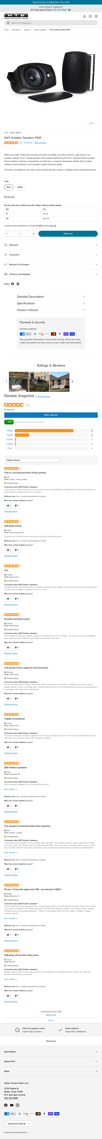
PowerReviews (44, 396)
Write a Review (40, 143)
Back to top (51, 1041)
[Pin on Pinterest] (18, 284)
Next (51, 1020)
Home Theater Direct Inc (18, 1132)
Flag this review (10, 511)
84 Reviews (28, 143)
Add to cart (68, 233)
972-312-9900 (59, 9)
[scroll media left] (6, 382)
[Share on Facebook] (12, 284)
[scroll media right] (72, 382)
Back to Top (51, 1015)
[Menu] (96, 16)
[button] (90, 16)
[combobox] (51, 23)
